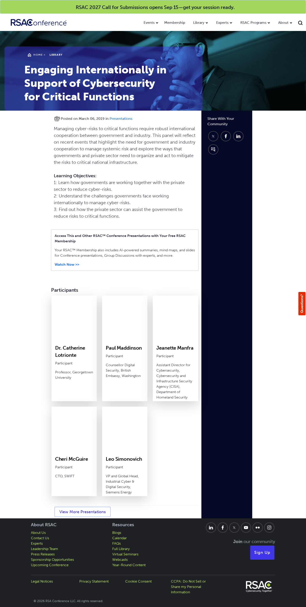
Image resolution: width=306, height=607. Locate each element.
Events (149, 22)
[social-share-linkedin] (238, 136)
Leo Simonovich (124, 459)
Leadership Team (44, 549)
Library (198, 22)
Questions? (302, 303)
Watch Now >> (67, 264)
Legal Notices (42, 581)
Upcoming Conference (50, 565)
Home (38, 54)
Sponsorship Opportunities (52, 559)
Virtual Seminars (125, 554)
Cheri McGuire (71, 459)
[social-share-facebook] (226, 136)
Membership (174, 22)
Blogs (116, 532)
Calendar (119, 538)
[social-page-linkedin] (211, 527)
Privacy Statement (94, 581)
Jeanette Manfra (174, 348)
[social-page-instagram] (269, 527)
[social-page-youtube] (246, 527)
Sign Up (262, 552)
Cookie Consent (138, 581)
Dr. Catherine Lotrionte (70, 351)
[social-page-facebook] (223, 527)
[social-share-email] (213, 149)
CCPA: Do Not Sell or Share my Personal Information (188, 586)
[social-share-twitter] (213, 136)
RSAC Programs (253, 22)
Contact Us (40, 538)
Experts (222, 22)
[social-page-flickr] (257, 527)
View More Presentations (82, 511)
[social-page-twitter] (234, 527)
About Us (38, 532)
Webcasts (120, 559)
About (283, 22)
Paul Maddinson (124, 348)
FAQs (116, 543)
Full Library (121, 549)
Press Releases (43, 554)
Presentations (121, 118)
